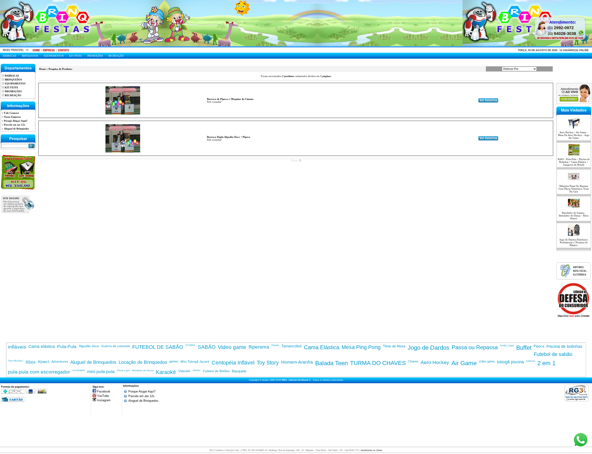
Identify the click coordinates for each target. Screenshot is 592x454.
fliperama (259, 346)
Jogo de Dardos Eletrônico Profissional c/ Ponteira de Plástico (573, 242)
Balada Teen (331, 363)
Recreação (116, 55)
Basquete (239, 371)
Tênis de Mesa (394, 346)
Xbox (30, 362)
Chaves (413, 361)
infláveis (17, 346)
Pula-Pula (67, 346)
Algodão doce (89, 346)
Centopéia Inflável (233, 363)
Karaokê (166, 372)
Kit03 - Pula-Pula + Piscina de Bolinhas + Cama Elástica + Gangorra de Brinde (574, 162)
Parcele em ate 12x (141, 396)
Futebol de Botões (216, 371)
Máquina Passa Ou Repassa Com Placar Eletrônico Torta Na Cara (573, 189)
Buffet (523, 347)
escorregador (78, 370)
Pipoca (539, 346)
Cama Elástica (321, 347)
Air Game (464, 363)
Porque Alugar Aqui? (141, 391)
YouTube (103, 396)
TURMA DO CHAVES (378, 363)
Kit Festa (75, 55)
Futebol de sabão (553, 354)
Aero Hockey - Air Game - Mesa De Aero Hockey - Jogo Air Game (573, 135)
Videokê (184, 371)
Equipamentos (54, 55)
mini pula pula (101, 371)
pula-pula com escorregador (39, 371)
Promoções (95, 55)
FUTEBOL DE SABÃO (157, 347)
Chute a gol (123, 370)
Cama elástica (41, 346)
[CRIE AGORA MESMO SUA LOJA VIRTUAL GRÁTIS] (577, 392)
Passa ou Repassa (475, 347)
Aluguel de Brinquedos (93, 362)
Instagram (104, 400)
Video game (232, 347)
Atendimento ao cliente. (372, 450)
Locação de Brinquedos (143, 362)
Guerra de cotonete (115, 346)
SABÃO (207, 347)
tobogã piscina (510, 362)
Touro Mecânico (15, 361)
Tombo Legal (507, 345)
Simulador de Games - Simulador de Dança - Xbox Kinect (574, 215)
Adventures (59, 361)
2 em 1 (546, 363)
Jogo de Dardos (428, 347)
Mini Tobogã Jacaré (195, 361)
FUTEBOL (190, 345)
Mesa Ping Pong (361, 347)
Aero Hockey (435, 362)
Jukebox (196, 370)
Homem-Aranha (297, 362)
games (173, 361)
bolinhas (530, 361)
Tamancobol (291, 346)
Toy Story (268, 363)
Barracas (9, 55)
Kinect (43, 362)
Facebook (103, 391)
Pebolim (275, 345)
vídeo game (487, 361)
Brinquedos (30, 55)
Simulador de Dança (143, 370)
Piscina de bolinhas (564, 346)
